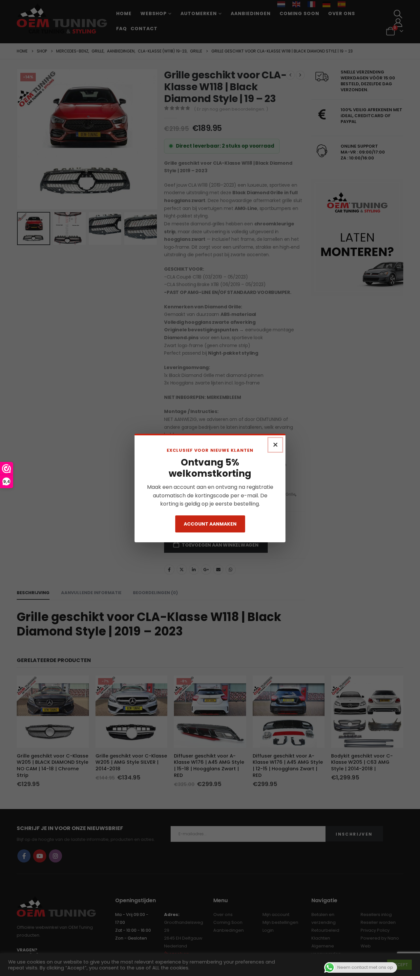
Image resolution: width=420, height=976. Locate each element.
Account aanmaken (210, 524)
